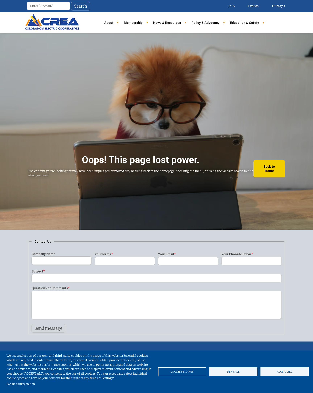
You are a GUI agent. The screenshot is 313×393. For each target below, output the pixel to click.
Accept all (284, 371)
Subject (37, 271)
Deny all (233, 371)
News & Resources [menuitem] (165, 24)
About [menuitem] (107, 24)
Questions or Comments (50, 288)
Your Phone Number (236, 254)
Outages (278, 6)
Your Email (166, 254)
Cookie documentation (21, 384)
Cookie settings (182, 371)
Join (231, 6)
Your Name (103, 254)
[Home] (52, 22)
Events (253, 6)
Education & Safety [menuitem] (243, 24)
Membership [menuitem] (132, 24)
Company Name (43, 254)
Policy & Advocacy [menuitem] (203, 24)
